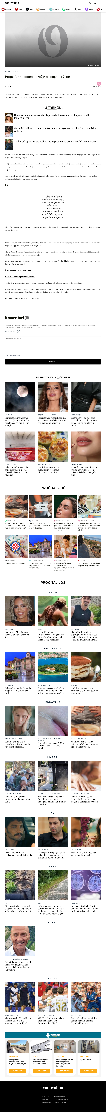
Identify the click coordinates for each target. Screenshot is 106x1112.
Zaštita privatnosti (61, 1099)
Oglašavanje (47, 1102)
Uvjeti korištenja (60, 1096)
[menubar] (95, 3)
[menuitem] (95, 3)
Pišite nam (45, 1096)
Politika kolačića (60, 1102)
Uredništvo (46, 1099)
